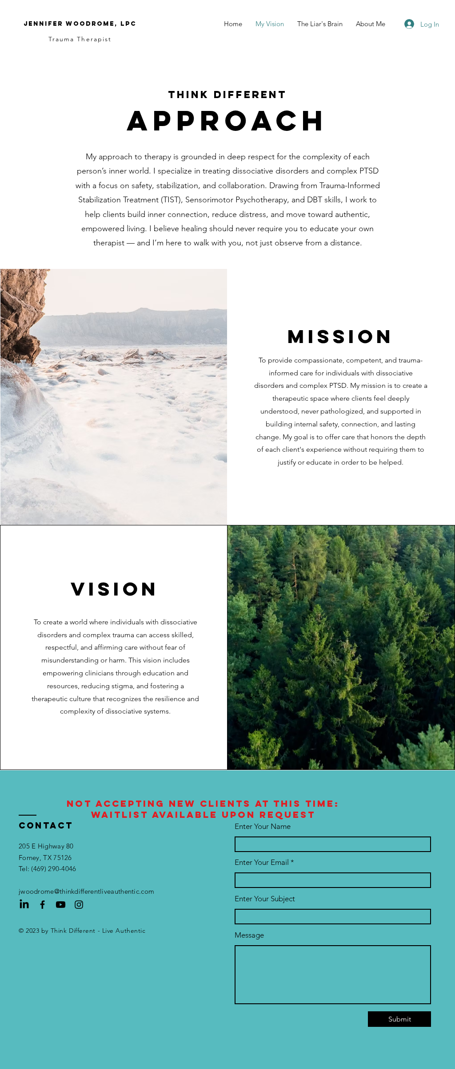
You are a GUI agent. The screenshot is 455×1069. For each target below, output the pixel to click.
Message (249, 935)
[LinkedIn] (24, 904)
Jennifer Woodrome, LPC (80, 24)
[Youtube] (60, 904)
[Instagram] (78, 904)
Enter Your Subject (265, 899)
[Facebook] (42, 904)
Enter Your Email (262, 862)
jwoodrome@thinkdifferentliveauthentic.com (86, 891)
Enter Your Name (263, 826)
